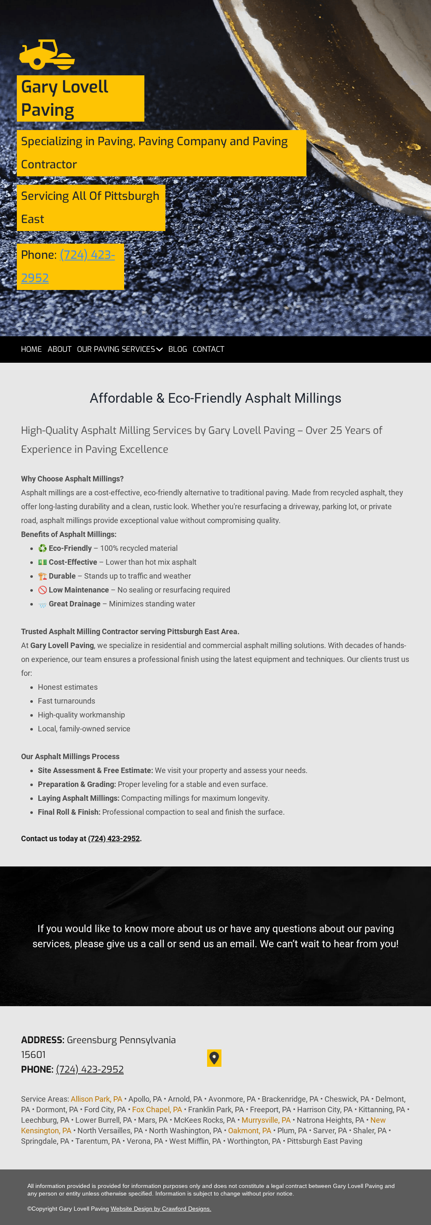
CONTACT (208, 349)
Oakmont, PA (249, 1130)
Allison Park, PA (96, 1099)
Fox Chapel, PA (157, 1109)
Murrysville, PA (266, 1120)
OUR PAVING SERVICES (116, 349)
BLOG (177, 349)
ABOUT (60, 349)
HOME (31, 349)
